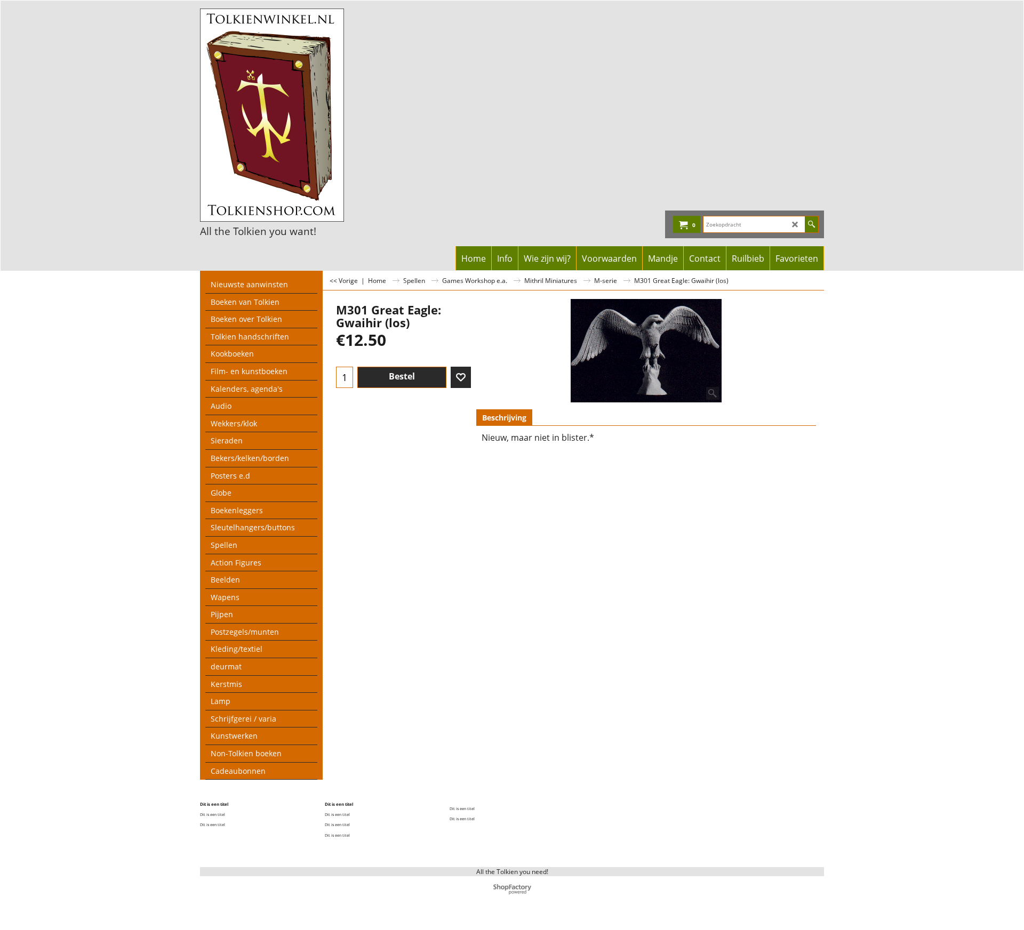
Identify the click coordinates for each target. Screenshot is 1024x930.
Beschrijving (504, 418)
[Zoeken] (811, 224)
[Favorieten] (461, 377)
